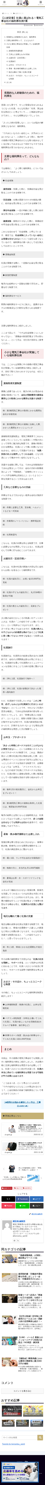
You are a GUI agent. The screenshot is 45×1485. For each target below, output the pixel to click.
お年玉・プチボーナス (17, 65)
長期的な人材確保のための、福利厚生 (21, 37)
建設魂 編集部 (19, 1221)
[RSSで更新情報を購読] (18, 1240)
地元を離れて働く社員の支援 (20, 72)
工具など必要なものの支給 (19, 54)
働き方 (18, 1188)
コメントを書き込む (23, 1391)
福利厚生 (28, 1188)
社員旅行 (12, 61)
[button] (37, 1206)
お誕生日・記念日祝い (17, 58)
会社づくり (8, 1188)
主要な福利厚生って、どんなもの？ (20, 40)
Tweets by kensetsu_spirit (13, 1444)
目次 (19, 32)
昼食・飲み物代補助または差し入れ (23, 68)
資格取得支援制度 (16, 51)
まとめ (9, 82)
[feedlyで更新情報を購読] (14, 1240)
